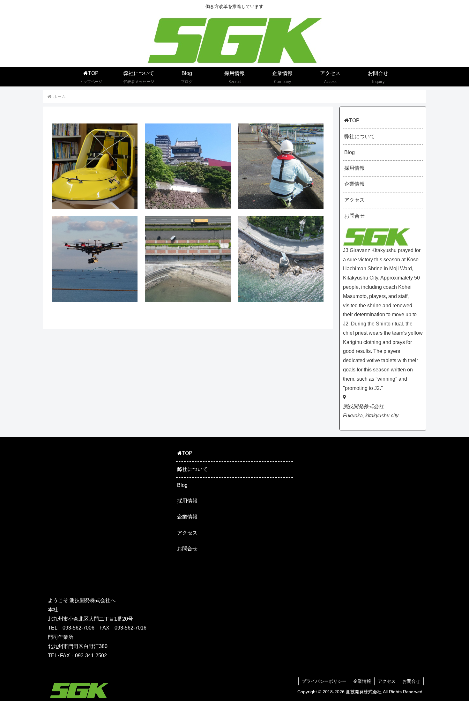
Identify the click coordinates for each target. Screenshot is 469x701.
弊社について (359, 136)
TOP (354, 120)
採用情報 (354, 168)
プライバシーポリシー (324, 681)
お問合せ (354, 216)
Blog (349, 152)
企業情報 (354, 184)
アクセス (354, 200)
